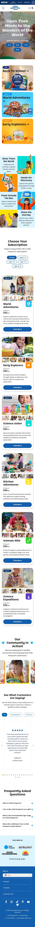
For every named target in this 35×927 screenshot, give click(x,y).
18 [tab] (19, 777)
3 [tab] (7, 775)
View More (17, 329)
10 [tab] (21, 775)
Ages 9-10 (17, 266)
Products (6, 881)
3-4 (9, 45)
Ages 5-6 (12, 262)
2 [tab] (5, 775)
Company (6, 888)
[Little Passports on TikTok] (17, 902)
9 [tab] (19, 775)
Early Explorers (15, 715)
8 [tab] (17, 775)
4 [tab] (9, 775)
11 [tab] (23, 775)
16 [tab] (15, 777)
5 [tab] (11, 775)
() (29, 8)
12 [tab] (25, 775)
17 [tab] (17, 777)
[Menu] (3, 8)
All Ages (12, 257)
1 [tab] (3, 775)
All (4, 715)
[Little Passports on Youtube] (28, 902)
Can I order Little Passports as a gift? (17, 809)
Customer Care (8, 894)
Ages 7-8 (23, 262)
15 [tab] (31, 775)
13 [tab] (27, 775)
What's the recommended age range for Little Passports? (17, 816)
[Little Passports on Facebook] (6, 902)
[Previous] (3, 672)
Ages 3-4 (23, 257)
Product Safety (10, 918)
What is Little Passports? (12, 803)
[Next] (32, 672)
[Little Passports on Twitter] (17, 905)
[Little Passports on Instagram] (11, 902)
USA (9, 875)
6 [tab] (13, 775)
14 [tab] (29, 775)
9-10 (17, 50)
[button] (5, 298)
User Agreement (12, 915)
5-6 (17, 45)
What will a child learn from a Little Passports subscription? (16, 825)
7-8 (25, 45)
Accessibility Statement (24, 918)
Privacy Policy (24, 915)
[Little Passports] (15, 8)
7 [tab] (15, 775)
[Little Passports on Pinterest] (23, 902)
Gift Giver (29, 715)
